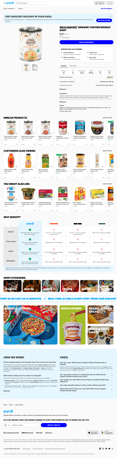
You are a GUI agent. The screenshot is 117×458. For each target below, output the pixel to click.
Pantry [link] (11, 404)
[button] (110, 3)
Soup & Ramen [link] (19, 404)
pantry (105, 367)
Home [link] (5, 404)
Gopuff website (78, 368)
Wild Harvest (68, 27)
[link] (10, 3)
